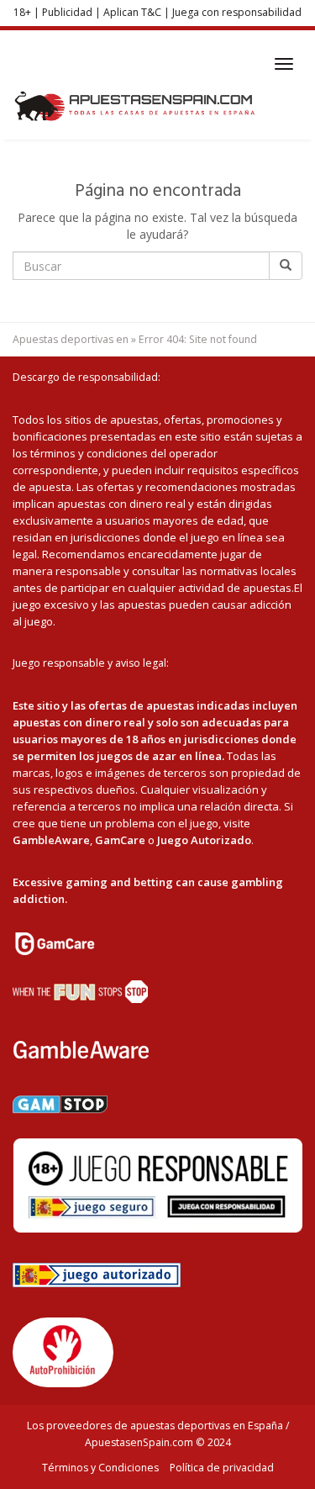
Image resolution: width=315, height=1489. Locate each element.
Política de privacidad (222, 1467)
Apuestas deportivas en (71, 339)
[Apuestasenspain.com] (135, 106)
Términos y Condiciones (100, 1467)
